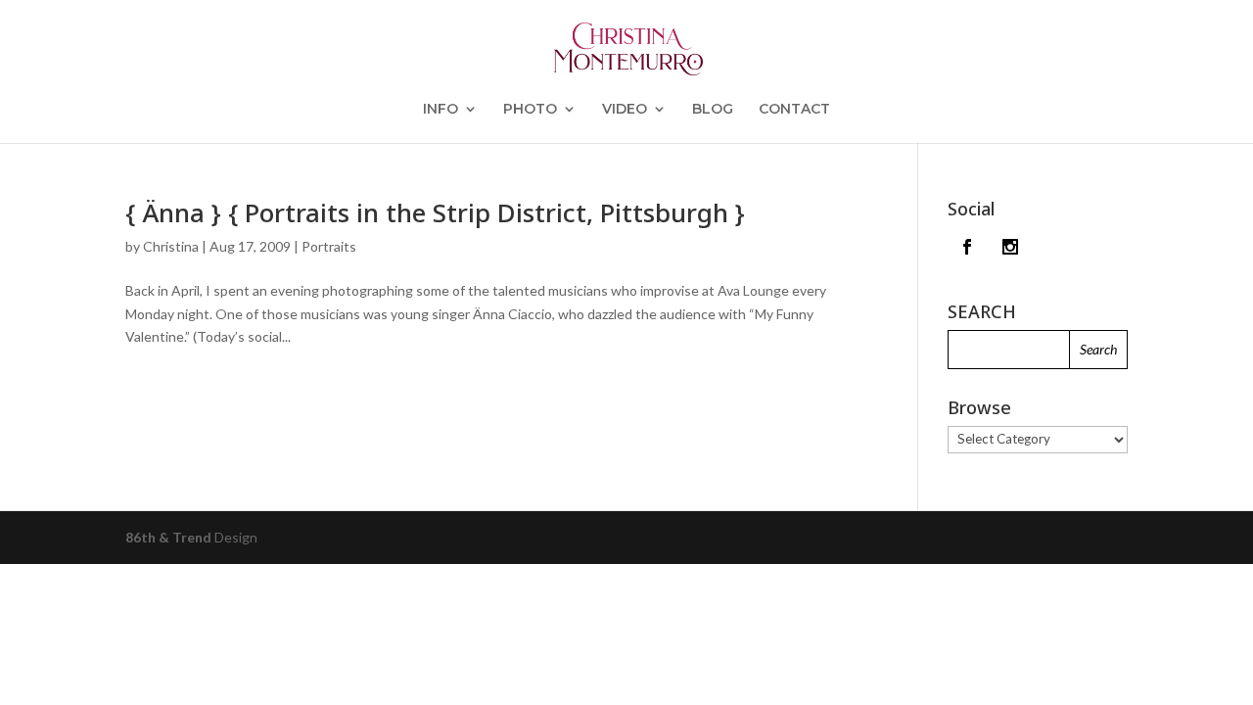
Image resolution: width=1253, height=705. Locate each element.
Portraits (329, 246)
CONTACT (794, 110)
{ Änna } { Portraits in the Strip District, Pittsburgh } (435, 212)
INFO (440, 110)
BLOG (712, 110)
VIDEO (624, 110)
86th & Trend (168, 537)
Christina (171, 246)
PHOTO (530, 110)
